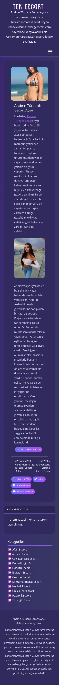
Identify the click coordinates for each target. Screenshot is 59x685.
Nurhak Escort (21, 586)
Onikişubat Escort (23, 591)
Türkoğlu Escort (22, 600)
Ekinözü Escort (21, 568)
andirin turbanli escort (28, 449)
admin (41, 479)
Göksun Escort (21, 577)
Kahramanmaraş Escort (27, 582)
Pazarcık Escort (21, 595)
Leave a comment (25, 491)
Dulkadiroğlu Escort (24, 563)
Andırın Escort (23, 485)
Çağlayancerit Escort (25, 559)
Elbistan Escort (21, 572)
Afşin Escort (19, 549)
